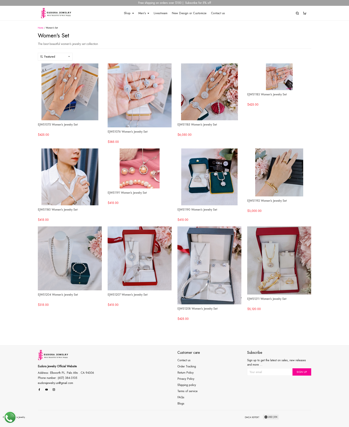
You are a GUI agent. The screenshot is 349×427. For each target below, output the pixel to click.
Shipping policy (186, 385)
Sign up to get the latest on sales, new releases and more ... (276, 362)
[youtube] (47, 388)
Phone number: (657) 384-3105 (57, 377)
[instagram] (54, 388)
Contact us (218, 13)
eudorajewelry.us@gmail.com (55, 382)
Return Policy (185, 372)
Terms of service (187, 391)
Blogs (180, 403)
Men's (142, 13)
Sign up (302, 372)
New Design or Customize (189, 13)
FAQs (180, 397)
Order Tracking (186, 366)
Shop (127, 13)
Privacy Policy (185, 379)
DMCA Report (252, 417)
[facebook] (40, 388)
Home (40, 27)
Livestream (160, 13)
